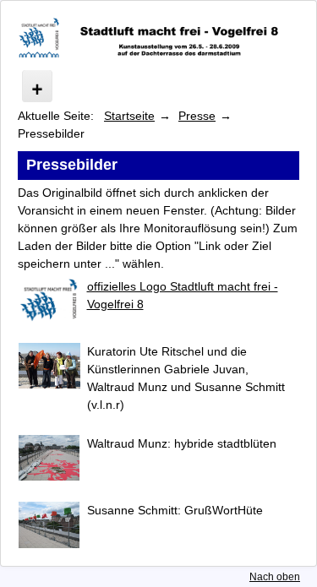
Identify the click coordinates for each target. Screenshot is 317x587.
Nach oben (274, 577)
